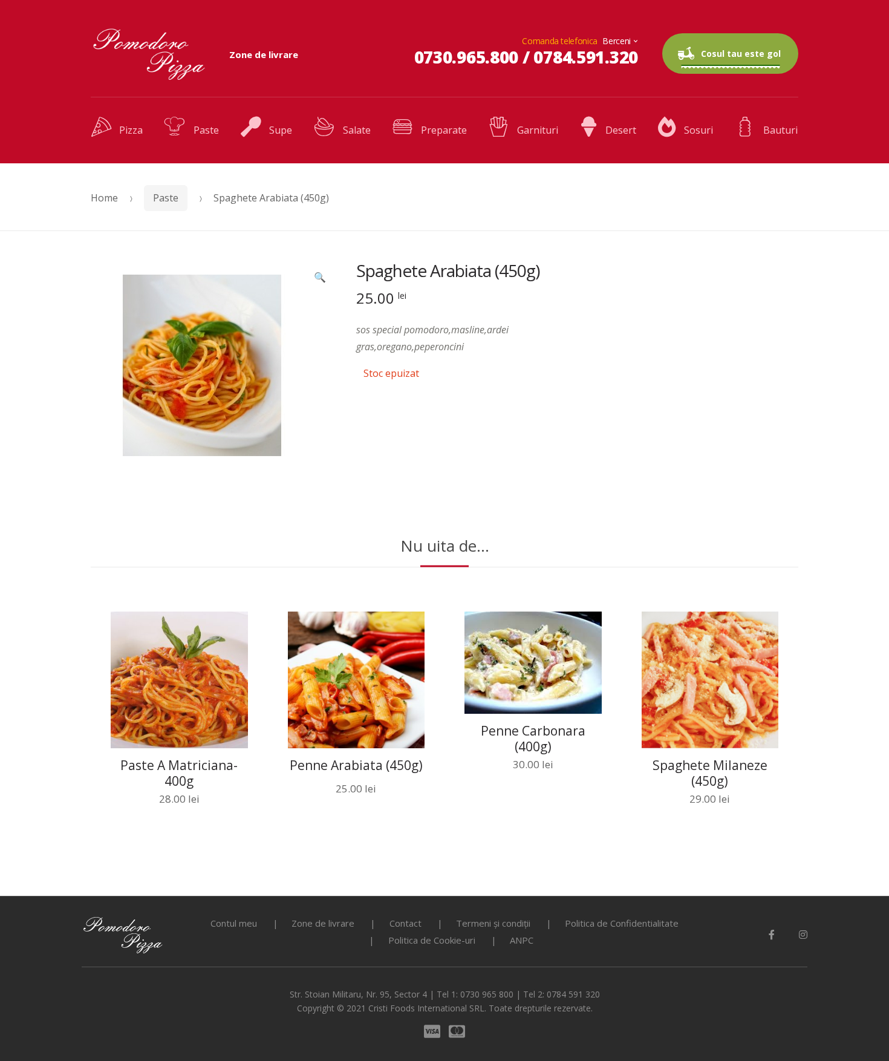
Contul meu (233, 923)
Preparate (444, 130)
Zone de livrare (263, 54)
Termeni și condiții (493, 923)
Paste (206, 130)
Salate (356, 130)
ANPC (521, 940)
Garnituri (537, 130)
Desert (620, 130)
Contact (405, 923)
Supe (280, 130)
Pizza (131, 130)
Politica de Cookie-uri (431, 940)
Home (104, 197)
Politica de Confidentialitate (622, 923)
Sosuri (698, 130)
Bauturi (780, 130)
